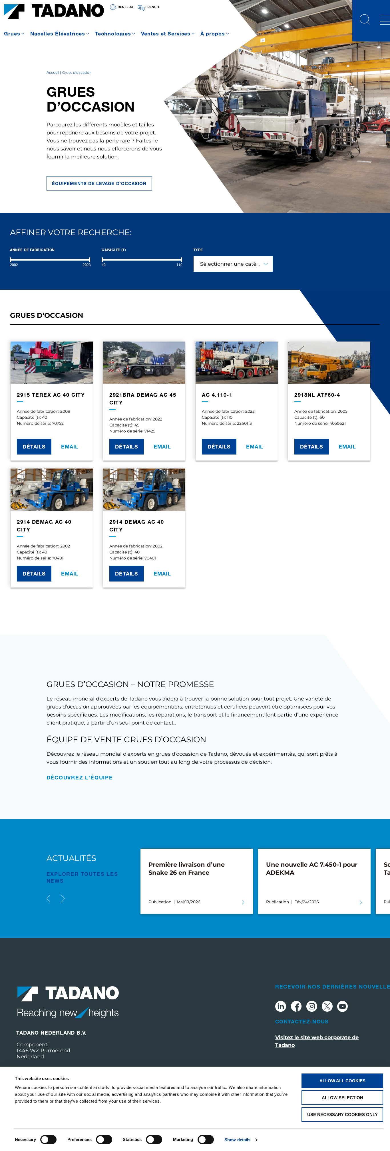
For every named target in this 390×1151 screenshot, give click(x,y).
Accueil (53, 72)
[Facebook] (296, 1007)
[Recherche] (365, 20)
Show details (237, 1139)
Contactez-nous (302, 1021)
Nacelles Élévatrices (57, 33)
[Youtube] (342, 1007)
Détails (34, 446)
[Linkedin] (280, 1007)
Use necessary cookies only (342, 1114)
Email (70, 446)
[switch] (104, 1139)
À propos (212, 33)
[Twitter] (327, 1007)
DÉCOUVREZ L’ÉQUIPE (80, 777)
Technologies (113, 33)
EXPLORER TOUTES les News (82, 877)
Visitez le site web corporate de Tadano (317, 1041)
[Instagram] (311, 1007)
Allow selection (342, 1097)
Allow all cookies (342, 1080)
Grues (12, 33)
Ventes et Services (166, 33)
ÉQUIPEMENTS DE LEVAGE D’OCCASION (99, 183)
